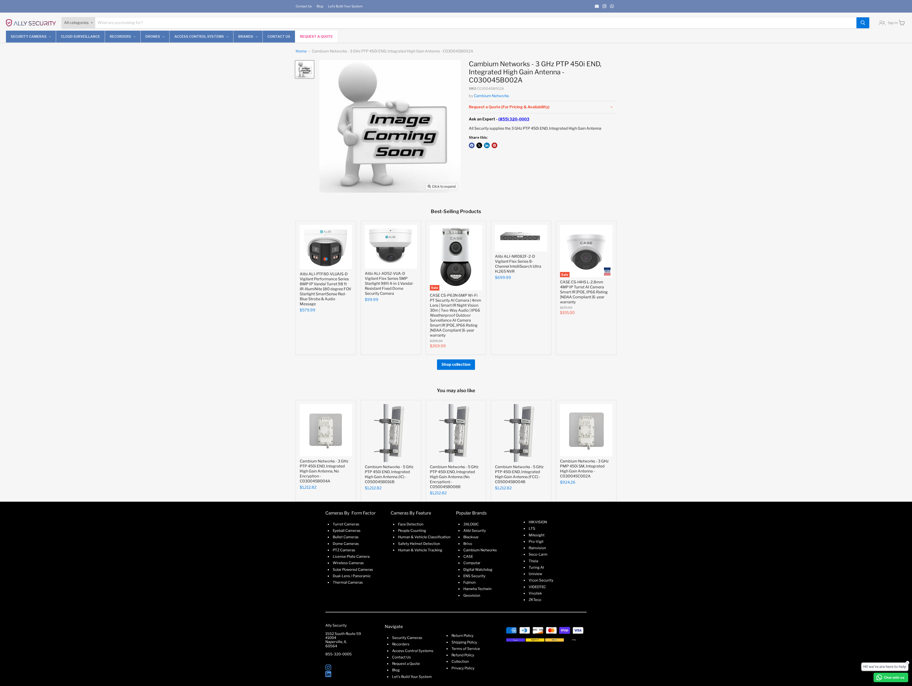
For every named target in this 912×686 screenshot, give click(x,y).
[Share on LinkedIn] (487, 145)
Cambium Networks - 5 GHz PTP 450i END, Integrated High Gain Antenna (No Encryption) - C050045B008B (454, 477)
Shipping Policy (464, 642)
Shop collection (456, 364)
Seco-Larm (538, 554)
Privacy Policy (463, 668)
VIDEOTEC (537, 587)
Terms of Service (465, 649)
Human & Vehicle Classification (424, 537)
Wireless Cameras (348, 563)
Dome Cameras (346, 544)
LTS (532, 528)
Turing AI (536, 567)
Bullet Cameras (346, 537)
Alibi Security (474, 531)
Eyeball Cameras (347, 531)
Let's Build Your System (345, 6)
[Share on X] (479, 145)
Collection (460, 661)
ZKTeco (535, 600)
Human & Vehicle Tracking (420, 550)
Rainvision (537, 548)
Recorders (400, 644)
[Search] (862, 22)
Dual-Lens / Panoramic (352, 576)
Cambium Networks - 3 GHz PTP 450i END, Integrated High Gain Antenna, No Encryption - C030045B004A (324, 471)
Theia (533, 561)
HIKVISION (538, 522)
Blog (320, 6)
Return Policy (462, 636)
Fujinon (469, 582)
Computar (471, 563)
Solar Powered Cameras (353, 569)
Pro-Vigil (536, 541)
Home (301, 51)
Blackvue (471, 537)
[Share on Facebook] (472, 145)
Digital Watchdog (477, 569)
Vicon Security (541, 580)
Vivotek (535, 593)
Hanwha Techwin (477, 589)
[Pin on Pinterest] (494, 145)
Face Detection (410, 524)
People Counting (412, 531)
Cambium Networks (491, 96)
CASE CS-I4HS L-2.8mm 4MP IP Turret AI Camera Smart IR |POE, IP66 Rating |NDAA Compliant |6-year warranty (584, 292)
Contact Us (304, 6)
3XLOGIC (471, 524)
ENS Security (474, 576)
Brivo (467, 544)
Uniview (535, 574)
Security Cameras (407, 638)
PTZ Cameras (344, 550)
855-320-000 (337, 654)
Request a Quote (406, 664)
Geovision (471, 595)
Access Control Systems (412, 651)
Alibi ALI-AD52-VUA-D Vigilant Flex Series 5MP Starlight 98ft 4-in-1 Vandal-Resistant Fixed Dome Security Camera (389, 283)
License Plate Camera (351, 556)
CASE (468, 556)
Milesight (537, 535)
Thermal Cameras (348, 582)
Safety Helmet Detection (419, 544)
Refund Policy (462, 655)
